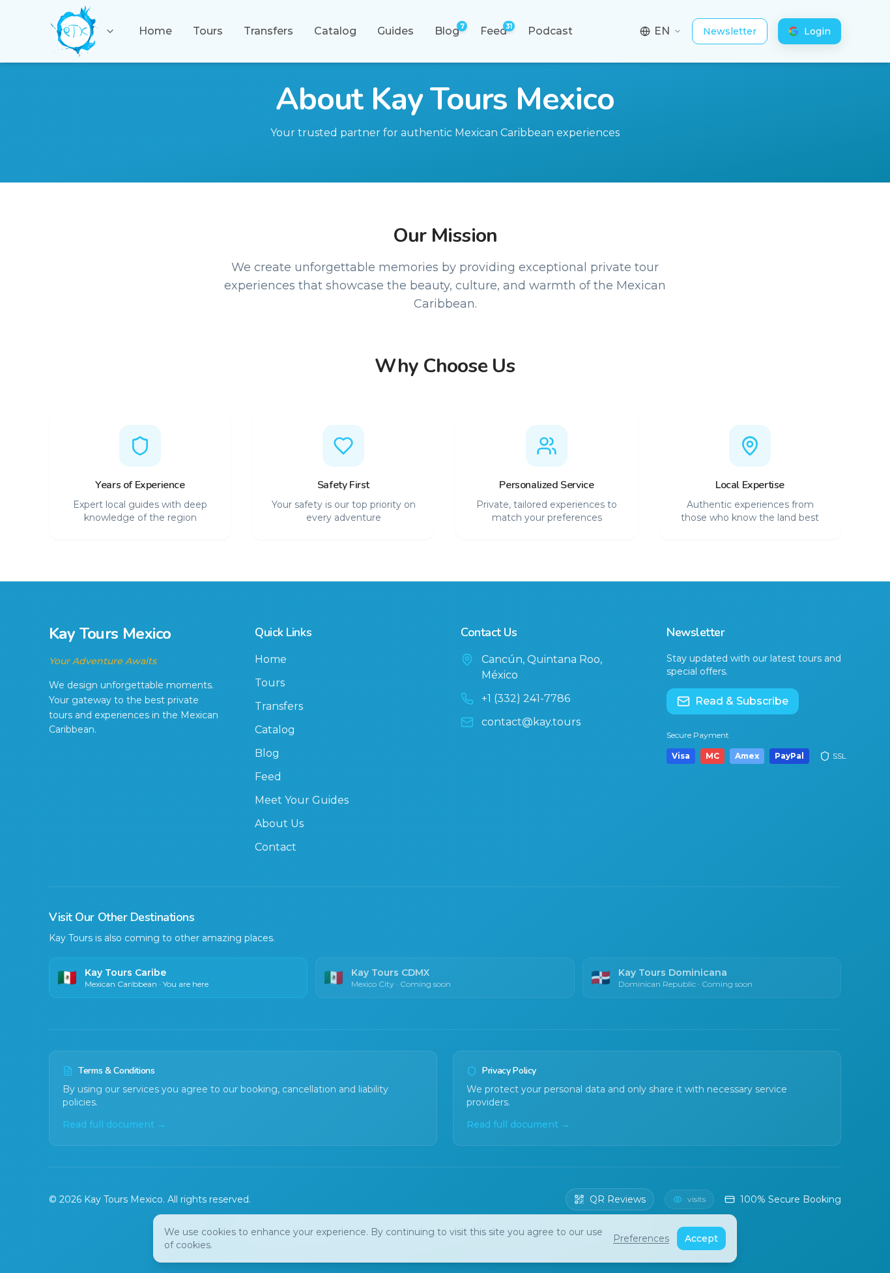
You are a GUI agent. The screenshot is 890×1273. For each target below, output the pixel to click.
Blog (267, 753)
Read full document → (114, 1124)
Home (271, 659)
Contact (275, 847)
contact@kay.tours (531, 722)
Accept (701, 1238)
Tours (270, 683)
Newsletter (729, 31)
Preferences (641, 1238)
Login (817, 31)
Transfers (279, 706)
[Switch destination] (110, 31)
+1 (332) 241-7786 (525, 698)
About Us (279, 823)
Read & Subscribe (741, 701)
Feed (268, 776)
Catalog (275, 730)
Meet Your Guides (302, 800)
